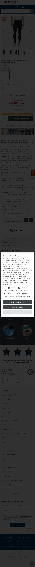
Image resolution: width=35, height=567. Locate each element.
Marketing (11, 290)
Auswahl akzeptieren (17, 312)
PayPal (27, 293)
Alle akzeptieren (17, 302)
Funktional (11, 296)
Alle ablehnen (17, 307)
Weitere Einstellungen (23, 296)
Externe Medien (23, 290)
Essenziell (13, 287)
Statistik (23, 287)
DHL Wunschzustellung (13, 293)
